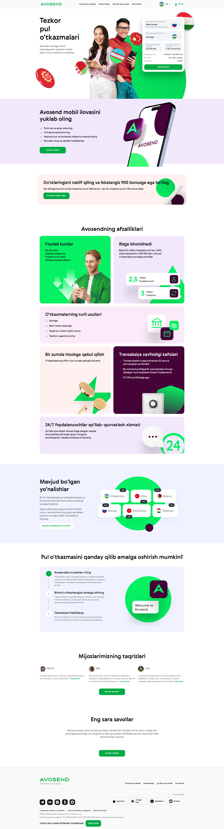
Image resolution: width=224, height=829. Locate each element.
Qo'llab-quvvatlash (120, 4)
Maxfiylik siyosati (100, 810)
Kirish (180, 4)
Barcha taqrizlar (112, 692)
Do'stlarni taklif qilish (56, 196)
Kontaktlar (137, 4)
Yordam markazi (112, 753)
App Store (121, 801)
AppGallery (159, 801)
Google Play (139, 801)
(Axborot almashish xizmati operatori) (109, 817)
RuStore (177, 801)
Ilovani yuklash (52, 150)
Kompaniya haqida (87, 4)
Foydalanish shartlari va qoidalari (52, 810)
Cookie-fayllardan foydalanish (79, 810)
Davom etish (163, 67)
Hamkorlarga (104, 4)
